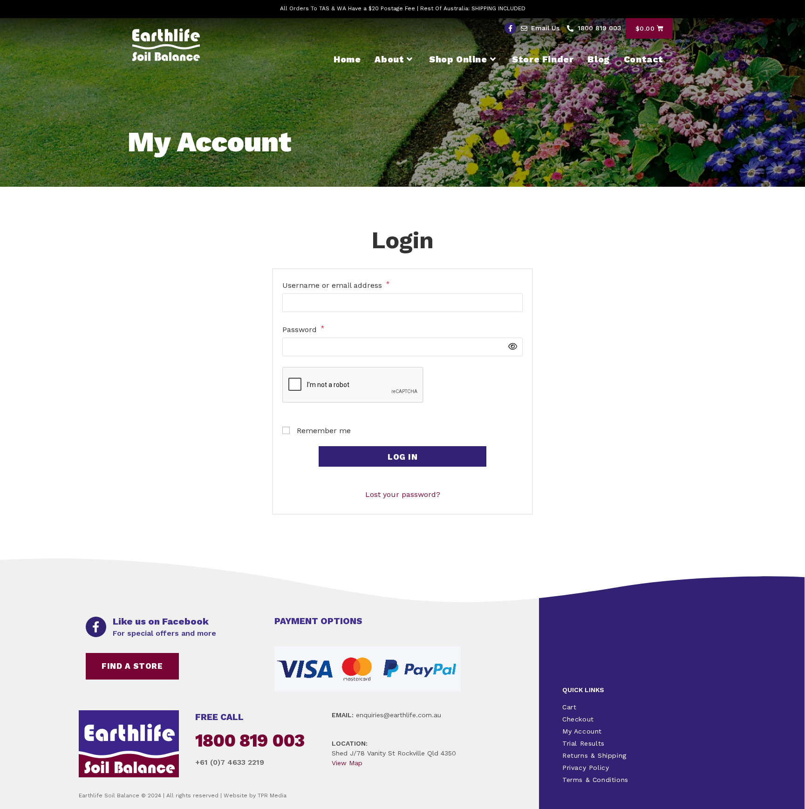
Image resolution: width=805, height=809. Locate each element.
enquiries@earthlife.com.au (398, 715)
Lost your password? (402, 494)
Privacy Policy (585, 767)
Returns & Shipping (594, 755)
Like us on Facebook (161, 621)
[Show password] (510, 347)
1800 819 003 (249, 740)
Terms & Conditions (595, 779)
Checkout (578, 719)
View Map (347, 763)
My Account (582, 731)
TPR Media (272, 795)
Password (303, 329)
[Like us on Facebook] (96, 626)
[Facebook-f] (510, 28)
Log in (402, 457)
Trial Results (583, 743)
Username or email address (336, 285)
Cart (569, 707)
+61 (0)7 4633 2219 (229, 762)
